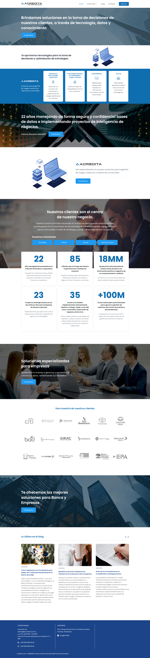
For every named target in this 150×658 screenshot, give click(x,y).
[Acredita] (31, 4)
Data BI (64, 242)
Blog (103, 4)
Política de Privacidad (62, 653)
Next (128, 537)
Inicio (81, 4)
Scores (85, 242)
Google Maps (64, 635)
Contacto (111, 4)
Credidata (42, 242)
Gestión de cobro (107, 242)
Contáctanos (28, 35)
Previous (126, 537)
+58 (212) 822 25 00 (27, 642)
